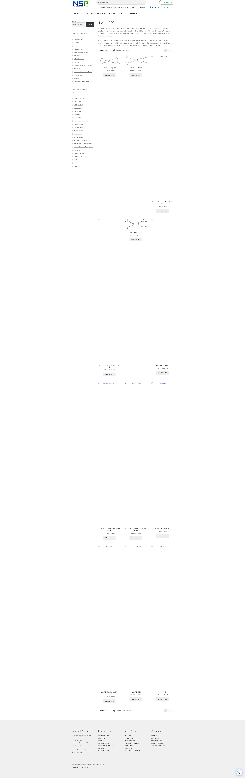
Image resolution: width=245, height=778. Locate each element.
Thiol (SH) (77, 150)
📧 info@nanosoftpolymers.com (117, 7)
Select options (109, 75)
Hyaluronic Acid (78, 69)
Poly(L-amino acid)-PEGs (81, 52)
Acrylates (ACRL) (79, 98)
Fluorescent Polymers (132, 743)
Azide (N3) (77, 114)
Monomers (77, 78)
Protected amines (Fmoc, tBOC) (83, 147)
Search (74, 21)
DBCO (75, 160)
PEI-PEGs (76, 62)
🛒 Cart (166, 7)
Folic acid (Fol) (78, 127)
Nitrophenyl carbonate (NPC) (82, 140)
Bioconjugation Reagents (81, 81)
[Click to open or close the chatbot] (239, 772)
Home (76, 13)
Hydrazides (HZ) (78, 131)
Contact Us (155, 738)
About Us (154, 736)
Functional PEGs (79, 39)
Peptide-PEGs (129, 738)
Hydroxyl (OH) (78, 134)
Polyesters (77, 56)
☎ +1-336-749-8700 (138, 7)
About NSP (133, 13)
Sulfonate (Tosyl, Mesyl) (81, 156)
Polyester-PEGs (78, 49)
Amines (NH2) (78, 111)
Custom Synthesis (98, 13)
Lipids (75, 46)
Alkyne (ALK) (77, 108)
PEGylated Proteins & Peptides (83, 65)
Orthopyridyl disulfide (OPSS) (83, 143)
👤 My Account (154, 7)
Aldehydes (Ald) (78, 105)
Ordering (111, 13)
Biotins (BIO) (77, 118)
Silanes (76, 163)
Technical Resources (158, 745)
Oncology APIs (78, 75)
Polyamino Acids (79, 59)
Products (84, 13)
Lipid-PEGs (77, 43)
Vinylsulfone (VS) (79, 153)
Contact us (122, 13)
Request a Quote (156, 741)
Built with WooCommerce (80, 767)
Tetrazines (77, 166)
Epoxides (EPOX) (79, 124)
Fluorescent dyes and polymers (83, 72)
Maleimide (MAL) (79, 137)
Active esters (78, 101)
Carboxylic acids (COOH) (81, 121)
